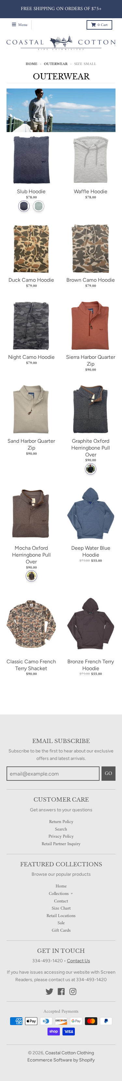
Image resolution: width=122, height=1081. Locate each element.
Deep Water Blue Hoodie (90, 551)
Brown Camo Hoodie (90, 280)
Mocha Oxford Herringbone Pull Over (31, 555)
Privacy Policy (61, 836)
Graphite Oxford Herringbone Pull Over (90, 448)
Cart (103, 25)
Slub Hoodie (31, 191)
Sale (61, 923)
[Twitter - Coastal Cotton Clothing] (49, 991)
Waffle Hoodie (90, 191)
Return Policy (61, 822)
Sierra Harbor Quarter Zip (90, 360)
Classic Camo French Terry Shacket (31, 664)
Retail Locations (61, 916)
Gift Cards (61, 930)
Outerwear (56, 64)
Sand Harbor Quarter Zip (31, 444)
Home (31, 64)
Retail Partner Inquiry (61, 844)
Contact (61, 901)
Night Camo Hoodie (31, 357)
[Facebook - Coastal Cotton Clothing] (61, 991)
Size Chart (61, 908)
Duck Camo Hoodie (31, 280)
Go (108, 773)
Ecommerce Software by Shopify (61, 1060)
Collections (59, 894)
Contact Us (78, 961)
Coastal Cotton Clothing (69, 1053)
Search (61, 829)
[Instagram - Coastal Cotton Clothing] (73, 991)
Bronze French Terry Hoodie (90, 664)
